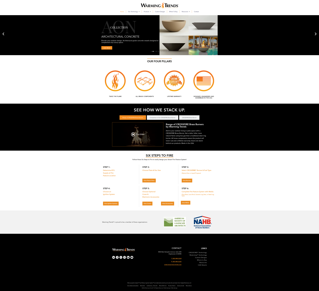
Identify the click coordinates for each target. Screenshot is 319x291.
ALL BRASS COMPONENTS (145, 96)
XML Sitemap (167, 288)
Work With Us (162, 285)
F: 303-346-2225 (176, 262)
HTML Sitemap (174, 288)
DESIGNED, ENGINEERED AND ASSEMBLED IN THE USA (204, 97)
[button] (3, 34)
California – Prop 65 (152, 285)
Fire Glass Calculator (132, 285)
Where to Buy (173, 11)
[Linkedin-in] (113, 257)
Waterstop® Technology (198, 255)
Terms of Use (180, 285)
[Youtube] (131, 257)
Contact (196, 11)
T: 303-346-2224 (176, 258)
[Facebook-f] (117, 257)
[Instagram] (124, 257)
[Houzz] (128, 257)
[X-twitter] (120, 257)
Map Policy (189, 285)
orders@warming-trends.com (172, 265)
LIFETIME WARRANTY (174, 96)
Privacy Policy (171, 285)
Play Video (140, 134)
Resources (203, 262)
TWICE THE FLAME (115, 96)
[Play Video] (133, 134)
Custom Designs (160, 11)
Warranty (142, 285)
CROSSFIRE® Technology (198, 252)
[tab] (133, 117)
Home (122, 11)
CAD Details (202, 265)
